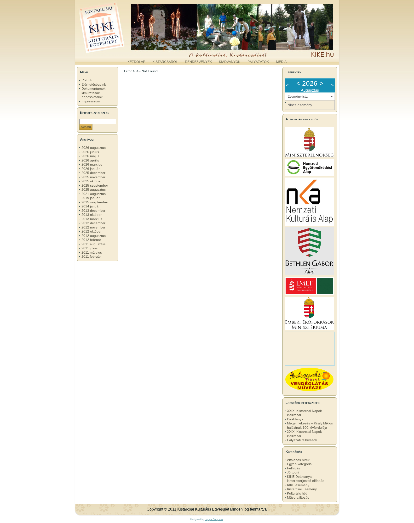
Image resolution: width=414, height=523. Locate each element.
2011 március (91, 252)
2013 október (91, 215)
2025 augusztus (93, 189)
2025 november (93, 177)
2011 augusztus (93, 244)
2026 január (90, 169)
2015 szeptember (94, 202)
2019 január (90, 198)
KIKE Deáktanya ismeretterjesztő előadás (305, 479)
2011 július (89, 248)
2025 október (91, 181)
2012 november (93, 227)
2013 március (91, 219)
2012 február (91, 240)
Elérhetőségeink (93, 84)
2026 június (90, 152)
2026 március (91, 164)
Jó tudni (293, 472)
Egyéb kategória (299, 464)
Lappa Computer (214, 519)
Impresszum (90, 101)
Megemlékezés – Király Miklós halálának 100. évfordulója (310, 425)
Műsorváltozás (298, 497)
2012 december (93, 223)
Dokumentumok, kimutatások (93, 91)
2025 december (93, 173)
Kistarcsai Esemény (302, 489)
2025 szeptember (94, 185)
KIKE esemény (298, 485)
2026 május (90, 156)
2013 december (93, 210)
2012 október (91, 231)
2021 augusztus (93, 194)
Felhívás (293, 468)
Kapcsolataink (92, 97)
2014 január (90, 206)
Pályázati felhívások (302, 440)
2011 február (91, 256)
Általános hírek (298, 460)
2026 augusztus (93, 148)
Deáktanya (295, 419)
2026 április (90, 160)
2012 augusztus (93, 236)
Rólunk (86, 80)
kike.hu (114, 52)
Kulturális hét (297, 493)
